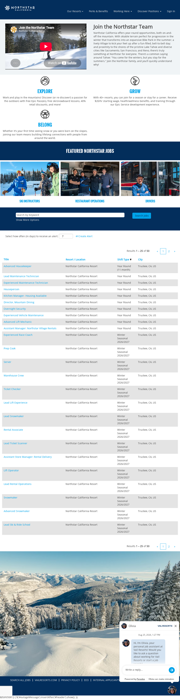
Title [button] (6, 259)
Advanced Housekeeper (17, 266)
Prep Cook (9, 348)
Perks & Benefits (98, 11)
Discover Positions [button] (149, 11)
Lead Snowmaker (14, 416)
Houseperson (11, 289)
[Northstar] (20, 8)
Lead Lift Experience (15, 402)
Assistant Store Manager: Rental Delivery (28, 456)
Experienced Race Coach (18, 334)
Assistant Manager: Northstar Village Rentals (30, 328)
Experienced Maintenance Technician (26, 282)
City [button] (140, 259)
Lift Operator (11, 470)
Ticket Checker (12, 389)
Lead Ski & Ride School (17, 524)
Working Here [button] (122, 11)
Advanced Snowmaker (17, 511)
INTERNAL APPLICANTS (106, 680)
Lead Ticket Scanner (15, 443)
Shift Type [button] (123, 259)
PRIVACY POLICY (70, 680)
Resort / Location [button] (75, 259)
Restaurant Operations (89, 201)
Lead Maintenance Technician (21, 276)
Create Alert (85, 236)
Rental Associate (13, 429)
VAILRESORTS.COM (46, 680)
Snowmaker (10, 497)
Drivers (150, 201)
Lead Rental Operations (17, 484)
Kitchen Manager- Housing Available (25, 295)
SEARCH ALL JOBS (20, 680)
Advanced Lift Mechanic (18, 321)
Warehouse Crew (14, 375)
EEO (86, 680)
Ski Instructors (30, 201)
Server (7, 362)
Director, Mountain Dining (19, 302)
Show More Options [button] (27, 219)
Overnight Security (15, 308)
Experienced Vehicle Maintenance (24, 315)
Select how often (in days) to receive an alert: (31, 236)
